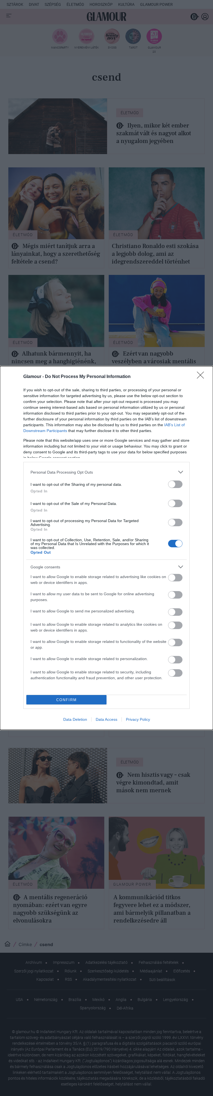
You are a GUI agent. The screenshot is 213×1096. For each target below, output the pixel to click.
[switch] (175, 484)
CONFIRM (66, 700)
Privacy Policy (138, 719)
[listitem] (106, 472)
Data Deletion (75, 719)
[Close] (202, 377)
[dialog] (106, 548)
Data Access (106, 719)
